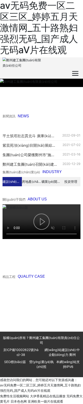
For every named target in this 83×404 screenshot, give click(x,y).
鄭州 (72, 355)
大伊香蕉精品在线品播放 (47, 396)
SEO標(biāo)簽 (15, 362)
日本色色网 (19, 401)
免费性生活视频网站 (14, 396)
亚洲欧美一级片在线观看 (45, 401)
